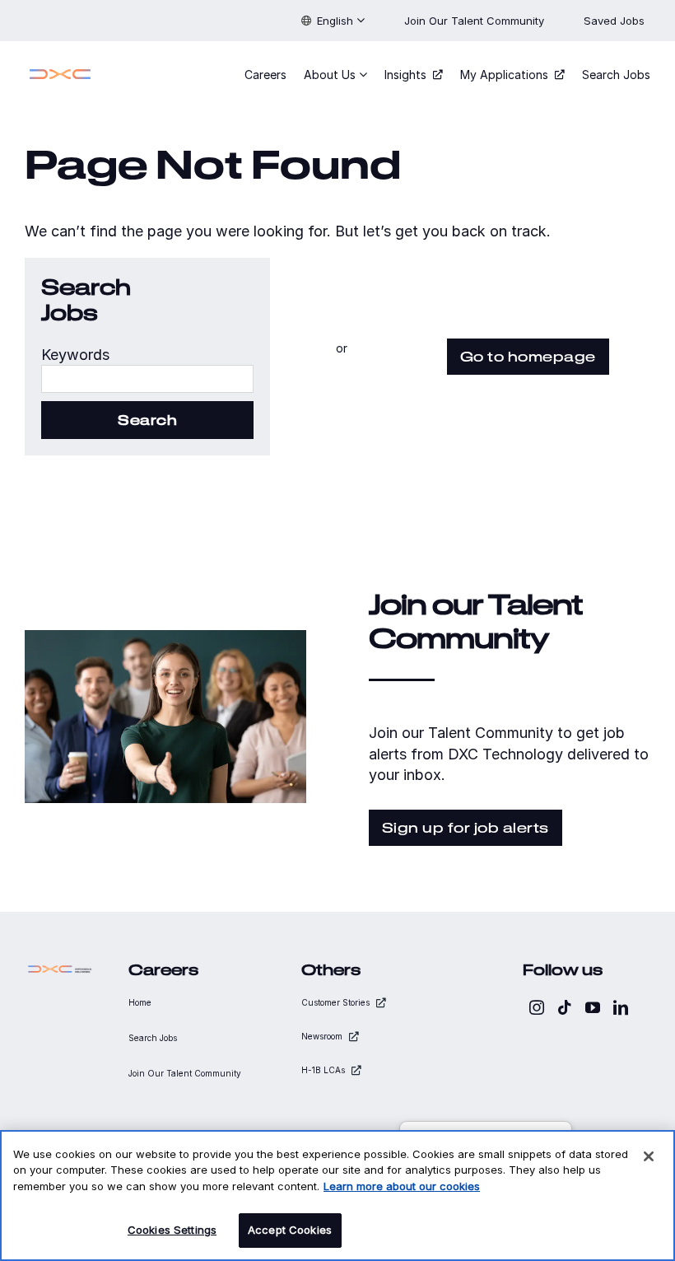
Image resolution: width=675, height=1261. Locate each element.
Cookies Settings (172, 1229)
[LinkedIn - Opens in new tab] (621, 1007)
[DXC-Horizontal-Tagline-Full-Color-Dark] (60, 969)
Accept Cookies (290, 1229)
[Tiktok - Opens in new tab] (565, 1007)
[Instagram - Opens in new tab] (537, 1007)
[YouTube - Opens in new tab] (593, 1007)
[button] (333, 20)
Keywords (75, 354)
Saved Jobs (616, 20)
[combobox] (147, 379)
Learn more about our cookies (402, 1186)
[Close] (649, 1156)
